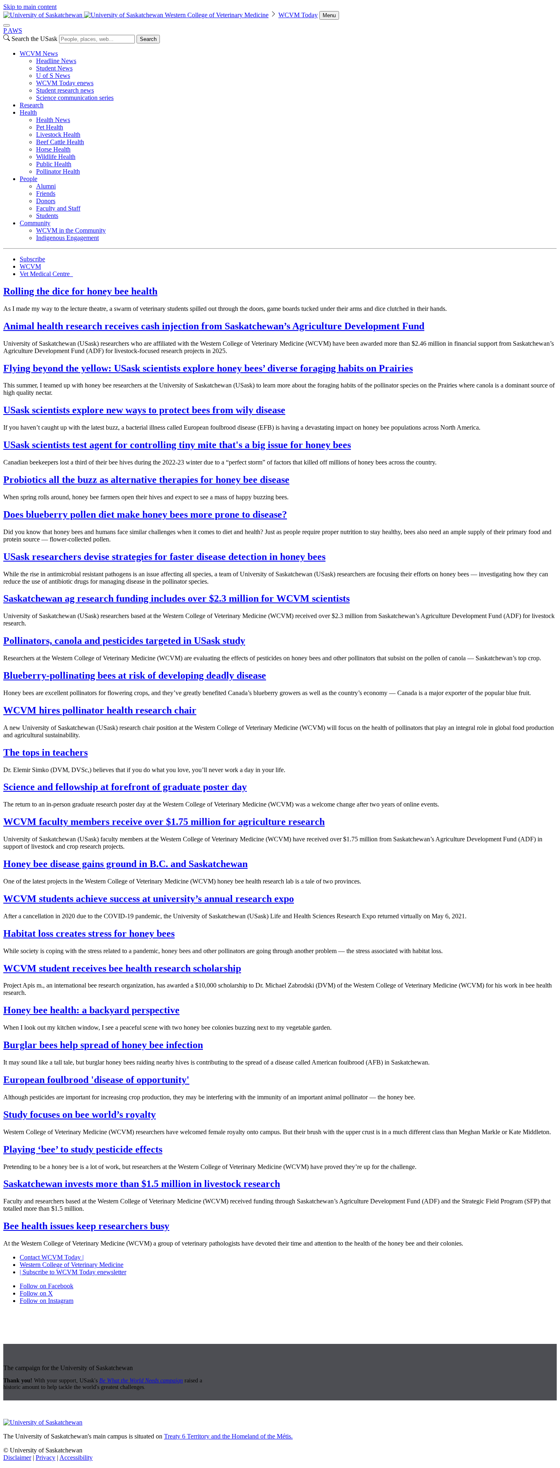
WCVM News (39, 53)
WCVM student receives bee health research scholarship (122, 968)
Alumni (46, 186)
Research (31, 105)
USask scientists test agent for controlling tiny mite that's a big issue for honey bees (177, 444)
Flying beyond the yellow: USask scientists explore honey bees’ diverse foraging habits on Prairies (208, 368)
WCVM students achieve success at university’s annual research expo (148, 898)
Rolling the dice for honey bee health (80, 291)
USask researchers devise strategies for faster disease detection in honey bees (164, 556)
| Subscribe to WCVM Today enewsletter (73, 1272)
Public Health (53, 164)
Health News (53, 119)
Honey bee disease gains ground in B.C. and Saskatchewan (125, 864)
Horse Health (53, 149)
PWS (12, 30)
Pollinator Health (58, 171)
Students (47, 215)
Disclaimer (17, 1457)
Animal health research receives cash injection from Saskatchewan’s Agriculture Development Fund (213, 326)
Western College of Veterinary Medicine (217, 14)
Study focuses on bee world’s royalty (79, 1114)
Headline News (56, 60)
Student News (54, 68)
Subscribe (32, 259)
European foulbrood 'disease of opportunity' (96, 1079)
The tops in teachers (45, 752)
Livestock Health (58, 134)
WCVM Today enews (64, 82)
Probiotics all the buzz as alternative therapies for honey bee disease (146, 479)
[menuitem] (288, 76)
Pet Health (49, 127)
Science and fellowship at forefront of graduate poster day (125, 787)
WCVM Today (298, 14)
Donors (45, 200)
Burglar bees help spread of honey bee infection (103, 1045)
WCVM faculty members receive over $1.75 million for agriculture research (164, 821)
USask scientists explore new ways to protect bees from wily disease (144, 410)
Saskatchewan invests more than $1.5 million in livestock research (141, 1183)
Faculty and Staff (58, 208)
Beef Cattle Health (60, 141)
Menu (329, 15)
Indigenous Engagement (67, 237)
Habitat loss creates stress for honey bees (89, 933)
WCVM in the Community (71, 230)
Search (148, 39)
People (28, 178)
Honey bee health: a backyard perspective (91, 1010)
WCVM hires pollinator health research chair (99, 710)
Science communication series (75, 97)
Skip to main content (30, 6)
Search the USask (34, 38)
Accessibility (76, 1457)
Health (28, 112)
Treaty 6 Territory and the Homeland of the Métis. (228, 1436)
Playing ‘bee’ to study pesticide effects (82, 1149)
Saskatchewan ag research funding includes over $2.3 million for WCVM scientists (176, 598)
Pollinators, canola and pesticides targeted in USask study (124, 640)
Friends (45, 193)
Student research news (65, 90)
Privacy (45, 1457)
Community (35, 223)
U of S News (53, 75)
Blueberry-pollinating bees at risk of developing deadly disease (134, 675)
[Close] (6, 25)
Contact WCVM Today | (52, 1257)
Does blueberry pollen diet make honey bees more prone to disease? (145, 514)
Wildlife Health (55, 156)
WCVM (30, 266)
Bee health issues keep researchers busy (86, 1226)
